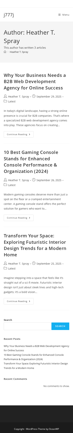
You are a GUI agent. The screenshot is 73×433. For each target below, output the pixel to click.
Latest (12, 101)
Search (8, 320)
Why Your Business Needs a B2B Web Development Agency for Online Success (35, 81)
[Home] (5, 52)
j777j (9, 14)
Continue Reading (20, 135)
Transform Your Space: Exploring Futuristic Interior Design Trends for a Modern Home (35, 245)
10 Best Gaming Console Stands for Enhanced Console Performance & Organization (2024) (31, 161)
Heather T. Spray (19, 52)
